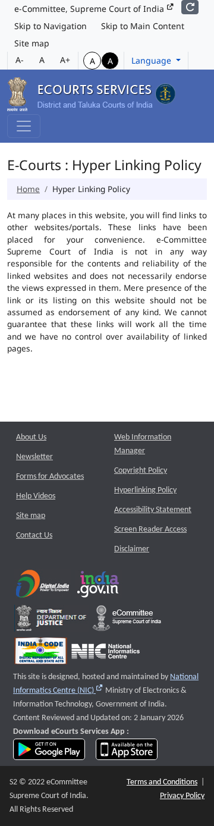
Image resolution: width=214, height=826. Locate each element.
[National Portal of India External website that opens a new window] (99, 587)
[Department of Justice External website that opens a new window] (51, 621)
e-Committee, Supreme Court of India (90, 8)
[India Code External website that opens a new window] (40, 654)
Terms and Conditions (162, 782)
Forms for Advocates (50, 476)
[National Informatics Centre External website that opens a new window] (105, 654)
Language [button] (152, 60)
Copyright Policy (140, 471)
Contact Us (34, 535)
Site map (31, 43)
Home (28, 188)
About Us (31, 437)
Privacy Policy (182, 796)
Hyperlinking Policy (145, 490)
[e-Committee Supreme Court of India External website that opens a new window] (127, 621)
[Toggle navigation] (23, 126)
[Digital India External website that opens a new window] (42, 587)
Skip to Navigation (50, 26)
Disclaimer (131, 549)
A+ (65, 59)
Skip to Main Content (142, 26)
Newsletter (34, 457)
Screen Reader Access (150, 529)
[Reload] (190, 7)
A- (19, 59)
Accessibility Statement (152, 510)
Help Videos (35, 496)
